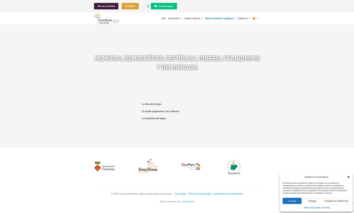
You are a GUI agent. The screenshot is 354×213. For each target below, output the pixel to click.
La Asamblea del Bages (154, 118)
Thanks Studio (187, 201)
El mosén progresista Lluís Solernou (160, 111)
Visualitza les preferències (336, 201)
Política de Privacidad (312, 207)
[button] (348, 177)
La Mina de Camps (151, 104)
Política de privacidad (200, 194)
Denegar (312, 201)
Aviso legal (326, 207)
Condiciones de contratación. (229, 194)
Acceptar (292, 201)
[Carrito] (148, 6)
